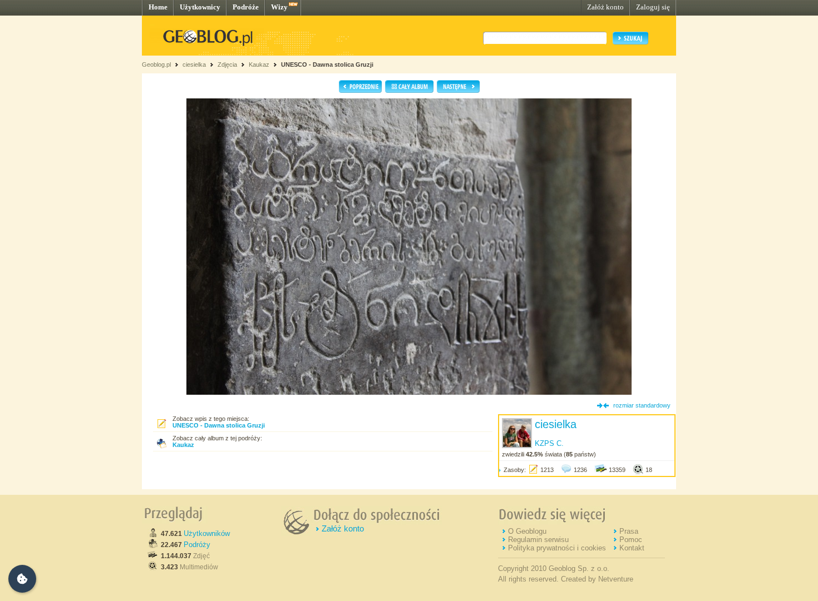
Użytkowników (207, 533)
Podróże (246, 7)
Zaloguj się (653, 7)
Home (158, 7)
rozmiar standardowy (642, 405)
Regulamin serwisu (538, 539)
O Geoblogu (527, 531)
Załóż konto (605, 7)
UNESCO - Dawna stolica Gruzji (327, 64)
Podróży (197, 544)
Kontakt (631, 548)
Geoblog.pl (156, 64)
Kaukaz (259, 64)
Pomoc (630, 539)
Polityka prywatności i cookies (557, 548)
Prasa (628, 531)
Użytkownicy (200, 7)
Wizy (279, 7)
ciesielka (194, 64)
